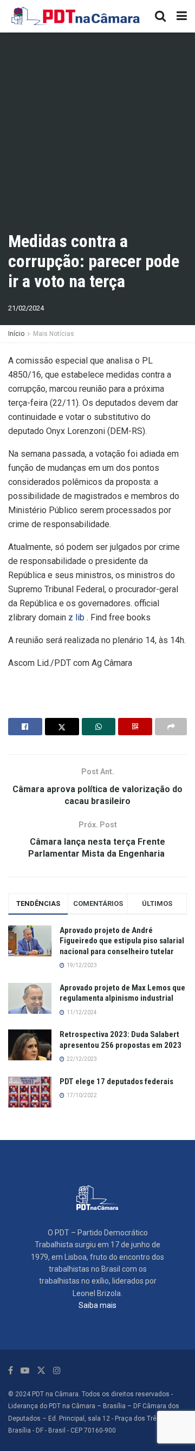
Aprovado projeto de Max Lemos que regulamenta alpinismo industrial (122, 993)
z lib (76, 617)
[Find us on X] (41, 1370)
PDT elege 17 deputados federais (116, 1081)
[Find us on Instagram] (57, 1370)
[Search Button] (160, 16)
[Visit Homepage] (76, 16)
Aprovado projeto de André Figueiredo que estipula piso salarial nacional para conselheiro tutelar (122, 940)
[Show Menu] (182, 16)
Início (16, 334)
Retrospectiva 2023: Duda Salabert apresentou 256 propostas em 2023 (120, 1039)
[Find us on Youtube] (25, 1370)
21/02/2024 (26, 308)
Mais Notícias (53, 334)
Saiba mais (97, 1305)
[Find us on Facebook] (10, 1370)
